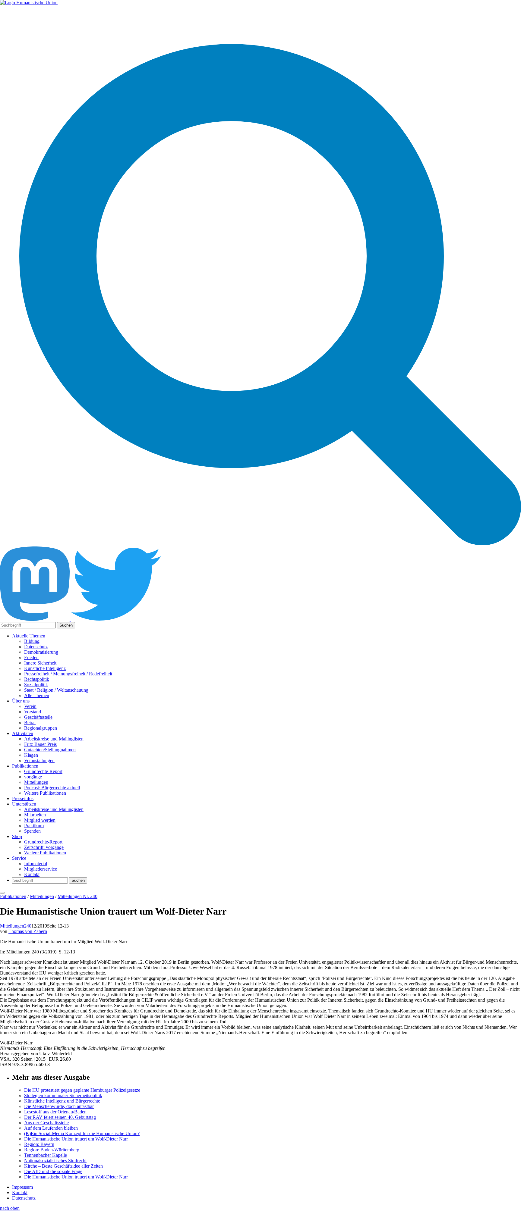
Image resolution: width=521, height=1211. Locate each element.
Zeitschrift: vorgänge (44, 847)
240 (27, 925)
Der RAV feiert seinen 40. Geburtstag (60, 1117)
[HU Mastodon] (35, 619)
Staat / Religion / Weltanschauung (56, 690)
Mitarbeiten (35, 814)
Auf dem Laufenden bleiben (51, 1128)
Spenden (32, 831)
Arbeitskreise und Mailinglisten (54, 738)
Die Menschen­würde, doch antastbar (59, 1106)
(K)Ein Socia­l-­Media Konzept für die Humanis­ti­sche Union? (82, 1133)
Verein (30, 706)
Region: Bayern (39, 1144)
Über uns (21, 700)
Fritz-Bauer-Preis (40, 744)
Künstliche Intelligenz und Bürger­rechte (62, 1100)
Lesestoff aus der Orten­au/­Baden (55, 1111)
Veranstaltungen (39, 760)
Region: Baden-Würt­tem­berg (51, 1149)
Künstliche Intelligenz (45, 668)
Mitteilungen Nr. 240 (77, 896)
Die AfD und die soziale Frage (53, 1171)
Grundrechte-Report (43, 771)
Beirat (30, 722)
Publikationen (25, 765)
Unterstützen (24, 803)
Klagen (31, 755)
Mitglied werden (39, 820)
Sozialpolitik (36, 684)
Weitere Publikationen (45, 793)
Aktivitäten (22, 733)
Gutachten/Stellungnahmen (50, 749)
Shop (17, 836)
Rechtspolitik (36, 679)
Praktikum (34, 825)
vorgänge (33, 776)
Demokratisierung (41, 652)
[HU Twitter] (116, 619)
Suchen (66, 625)
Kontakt (31, 874)
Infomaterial (35, 863)
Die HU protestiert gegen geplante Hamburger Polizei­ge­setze (82, 1090)
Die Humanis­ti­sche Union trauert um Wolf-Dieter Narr (76, 1138)
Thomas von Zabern (27, 931)
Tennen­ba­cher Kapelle (45, 1155)
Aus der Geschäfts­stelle (46, 1122)
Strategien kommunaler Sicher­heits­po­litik (63, 1095)
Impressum (22, 1187)
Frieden (31, 657)
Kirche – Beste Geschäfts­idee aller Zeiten (63, 1166)
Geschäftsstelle (38, 717)
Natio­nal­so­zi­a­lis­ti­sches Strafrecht (55, 1160)
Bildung (31, 641)
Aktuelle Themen (28, 635)
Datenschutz (36, 646)
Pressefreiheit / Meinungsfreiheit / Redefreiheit (68, 673)
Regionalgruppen (40, 728)
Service (19, 858)
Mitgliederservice (40, 868)
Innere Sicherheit (40, 662)
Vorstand (32, 711)
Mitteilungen (36, 782)
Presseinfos (22, 798)
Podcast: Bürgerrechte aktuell (52, 787)
